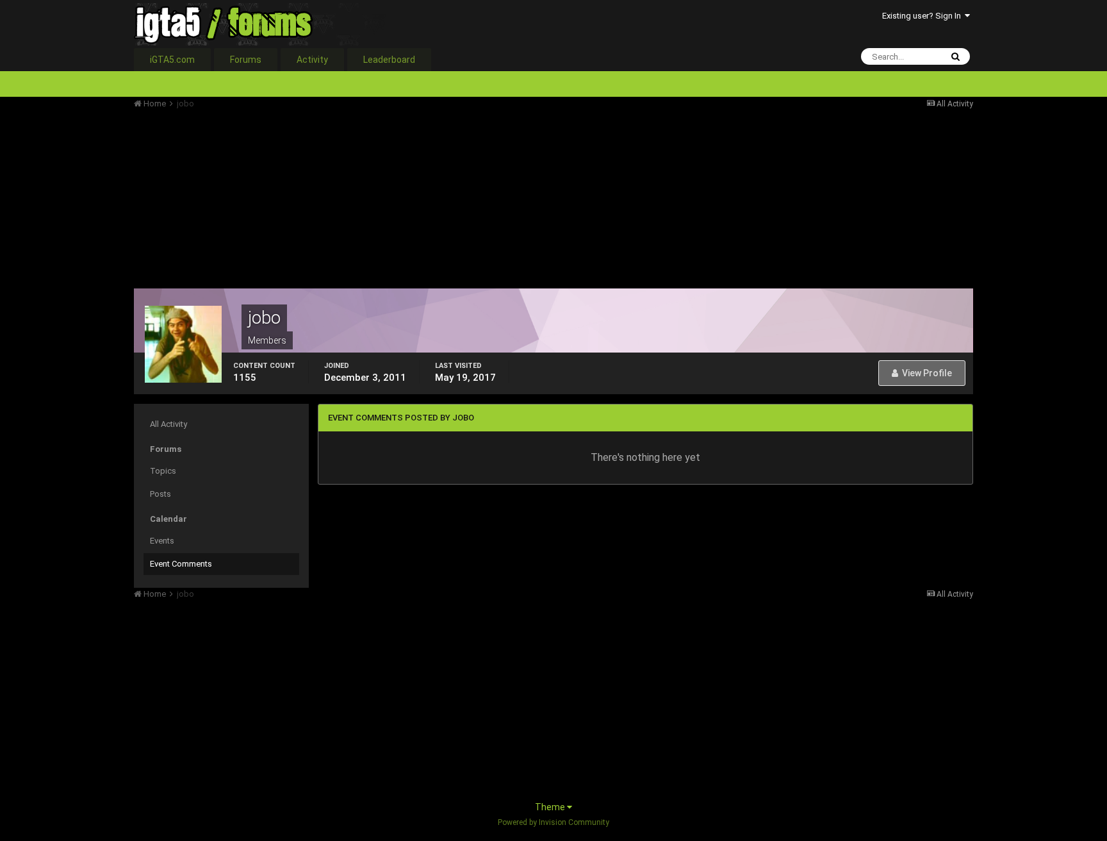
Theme (551, 807)
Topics (163, 471)
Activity (312, 59)
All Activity (168, 424)
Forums (245, 59)
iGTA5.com (172, 59)
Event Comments (181, 564)
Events (162, 540)
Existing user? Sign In (923, 16)
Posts (160, 494)
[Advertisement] (367, 198)
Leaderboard (389, 59)
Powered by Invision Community (553, 822)
